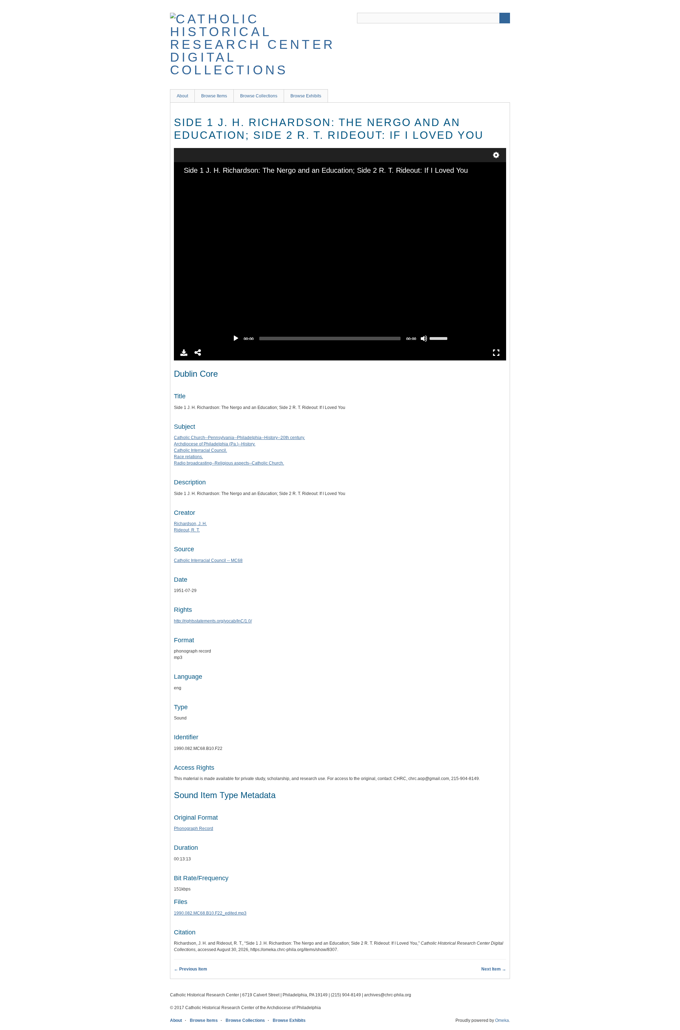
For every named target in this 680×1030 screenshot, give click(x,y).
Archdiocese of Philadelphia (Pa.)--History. (214, 444)
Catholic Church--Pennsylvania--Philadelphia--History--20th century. (239, 437)
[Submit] (504, 18)
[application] (340, 261)
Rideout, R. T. (187, 530)
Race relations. (188, 456)
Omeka (502, 1020)
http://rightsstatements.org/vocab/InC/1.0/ (213, 621)
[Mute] (423, 338)
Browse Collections (258, 95)
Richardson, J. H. (190, 523)
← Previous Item (190, 969)
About (182, 95)
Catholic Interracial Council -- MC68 (208, 560)
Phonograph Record (193, 828)
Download (184, 353)
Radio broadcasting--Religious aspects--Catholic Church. (229, 463)
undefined (496, 155)
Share (198, 353)
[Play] (235, 338)
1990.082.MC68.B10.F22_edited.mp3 (210, 913)
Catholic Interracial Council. (200, 450)
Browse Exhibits (305, 95)
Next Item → (493, 969)
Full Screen (496, 353)
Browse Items (214, 95)
